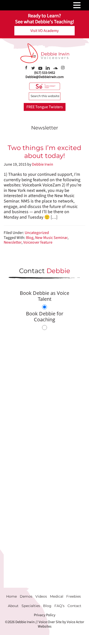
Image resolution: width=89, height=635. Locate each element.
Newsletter (13, 242)
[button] (84, 5)
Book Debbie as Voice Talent (44, 296)
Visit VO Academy (44, 30)
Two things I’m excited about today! (44, 151)
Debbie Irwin (55, 54)
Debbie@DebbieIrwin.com (44, 77)
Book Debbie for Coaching (44, 316)
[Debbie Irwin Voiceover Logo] (29, 53)
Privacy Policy (44, 615)
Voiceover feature (37, 242)
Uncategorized (37, 232)
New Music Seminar (51, 237)
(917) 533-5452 (44, 72)
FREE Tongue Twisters (44, 107)
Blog (29, 237)
